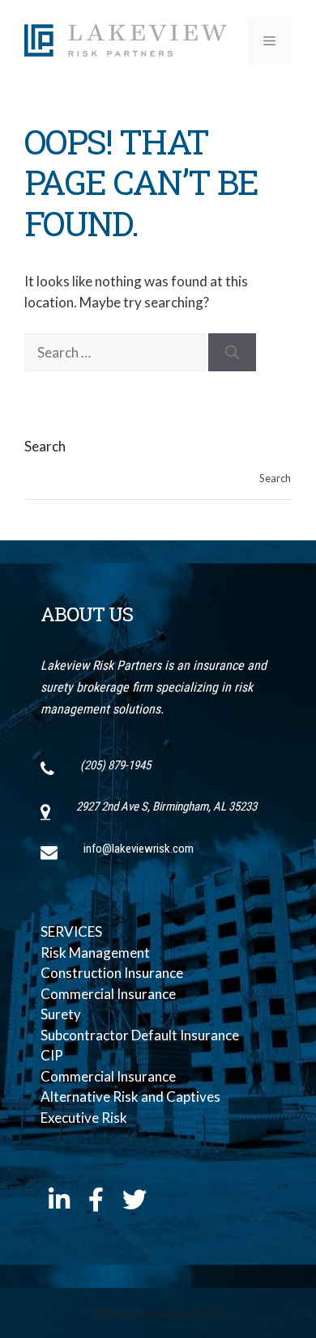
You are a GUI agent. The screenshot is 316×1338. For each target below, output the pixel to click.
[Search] (232, 352)
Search (45, 446)
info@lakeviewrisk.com (138, 848)
